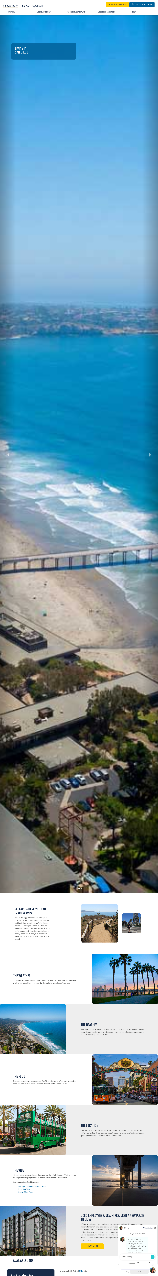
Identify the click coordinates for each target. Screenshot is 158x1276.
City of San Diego (24, 1189)
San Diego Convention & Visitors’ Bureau (32, 1187)
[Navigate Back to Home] (24, 4)
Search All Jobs (144, 4)
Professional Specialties (76, 12)
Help (134, 12)
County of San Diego (25, 1192)
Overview (11, 12)
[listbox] (79, 454)
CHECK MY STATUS (117, 4)
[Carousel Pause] (81, 889)
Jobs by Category (44, 12)
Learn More (92, 1246)
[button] (8, 454)
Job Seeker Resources (106, 12)
